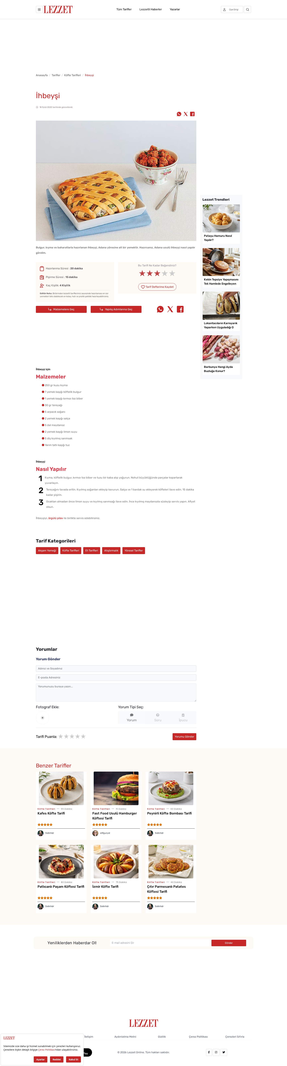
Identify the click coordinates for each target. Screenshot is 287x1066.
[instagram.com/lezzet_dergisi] (216, 1052)
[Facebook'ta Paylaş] (192, 114)
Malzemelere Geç (63, 309)
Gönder (229, 943)
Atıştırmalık (111, 550)
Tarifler (56, 75)
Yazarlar (175, 9)
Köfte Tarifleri (72, 75)
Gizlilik (162, 1036)
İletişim (88, 1036)
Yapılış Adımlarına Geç (118, 309)
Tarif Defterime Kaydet (159, 286)
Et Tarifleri (91, 550)
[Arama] (247, 9)
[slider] (157, 273)
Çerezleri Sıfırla (234, 1036)
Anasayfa (42, 75)
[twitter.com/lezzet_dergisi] (223, 1052)
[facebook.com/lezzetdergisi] (209, 1052)
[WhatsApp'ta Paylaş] (179, 114)
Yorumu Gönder (184, 736)
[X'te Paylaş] (185, 114)
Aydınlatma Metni (125, 1036)
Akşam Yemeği (47, 550)
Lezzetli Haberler (151, 9)
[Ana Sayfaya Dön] (143, 1022)
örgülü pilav (55, 518)
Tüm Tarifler (124, 9)
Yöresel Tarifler (134, 550)
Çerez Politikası (198, 1036)
